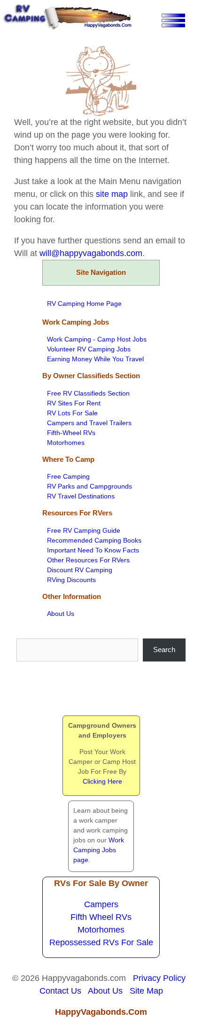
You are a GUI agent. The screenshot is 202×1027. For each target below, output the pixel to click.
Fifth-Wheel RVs (71, 432)
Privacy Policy (159, 978)
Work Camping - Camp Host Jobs (97, 339)
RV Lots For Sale (72, 413)
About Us (60, 613)
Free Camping (68, 476)
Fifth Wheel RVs (101, 917)
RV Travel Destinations (81, 496)
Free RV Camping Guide (83, 530)
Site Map (146, 991)
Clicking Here (102, 781)
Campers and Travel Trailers (89, 423)
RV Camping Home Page (84, 303)
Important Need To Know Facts (93, 550)
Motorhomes (66, 442)
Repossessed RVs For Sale (101, 942)
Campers (101, 904)
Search (164, 650)
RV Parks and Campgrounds (89, 486)
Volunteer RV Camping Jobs (89, 349)
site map (112, 194)
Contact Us (60, 991)
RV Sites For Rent (74, 403)
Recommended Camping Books (94, 540)
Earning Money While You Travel (95, 359)
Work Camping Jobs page (98, 850)
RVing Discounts (71, 580)
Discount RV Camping (79, 570)
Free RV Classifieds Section (88, 393)
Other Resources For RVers (88, 560)
